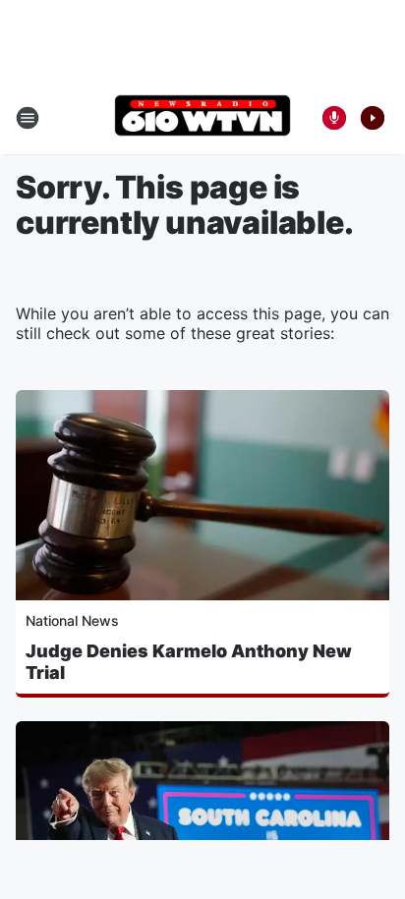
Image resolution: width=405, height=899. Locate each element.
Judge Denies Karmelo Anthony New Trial (189, 662)
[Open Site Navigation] (27, 118)
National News (72, 620)
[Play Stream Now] (372, 118)
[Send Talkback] (334, 118)
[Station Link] (202, 117)
